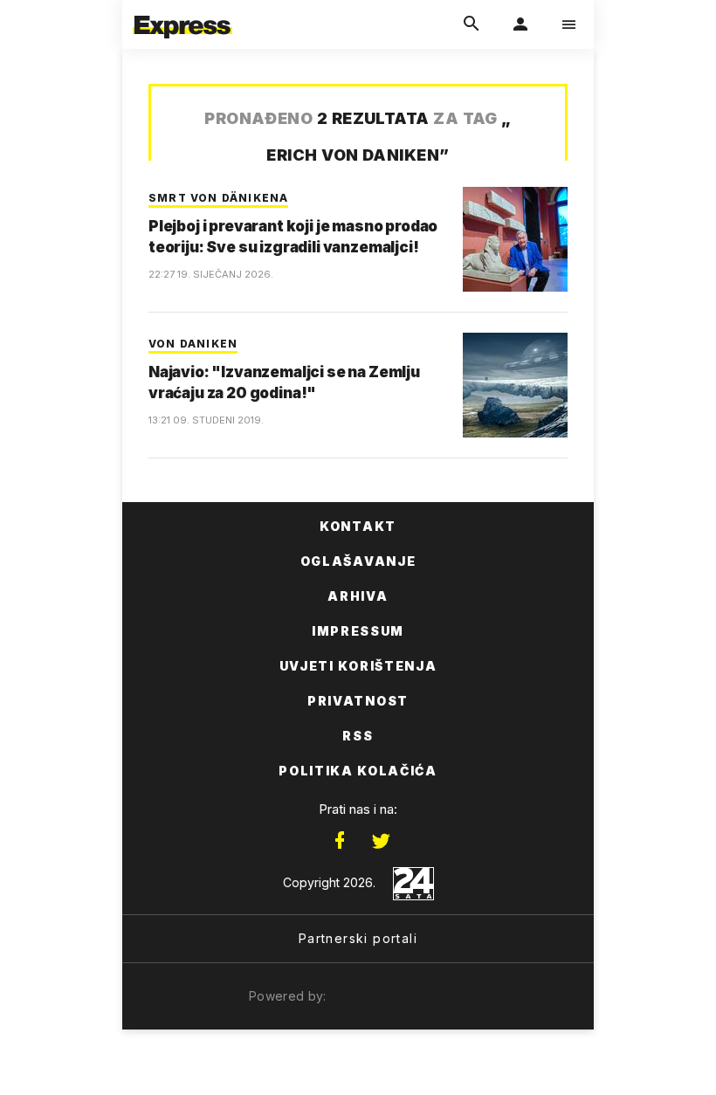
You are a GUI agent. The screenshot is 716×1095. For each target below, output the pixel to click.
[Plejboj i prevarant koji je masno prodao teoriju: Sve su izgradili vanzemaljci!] (515, 239)
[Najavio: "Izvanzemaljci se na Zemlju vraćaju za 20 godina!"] (515, 385)
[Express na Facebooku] (339, 840)
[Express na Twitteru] (380, 840)
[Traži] (471, 24)
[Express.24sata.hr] (182, 11)
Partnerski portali (358, 938)
